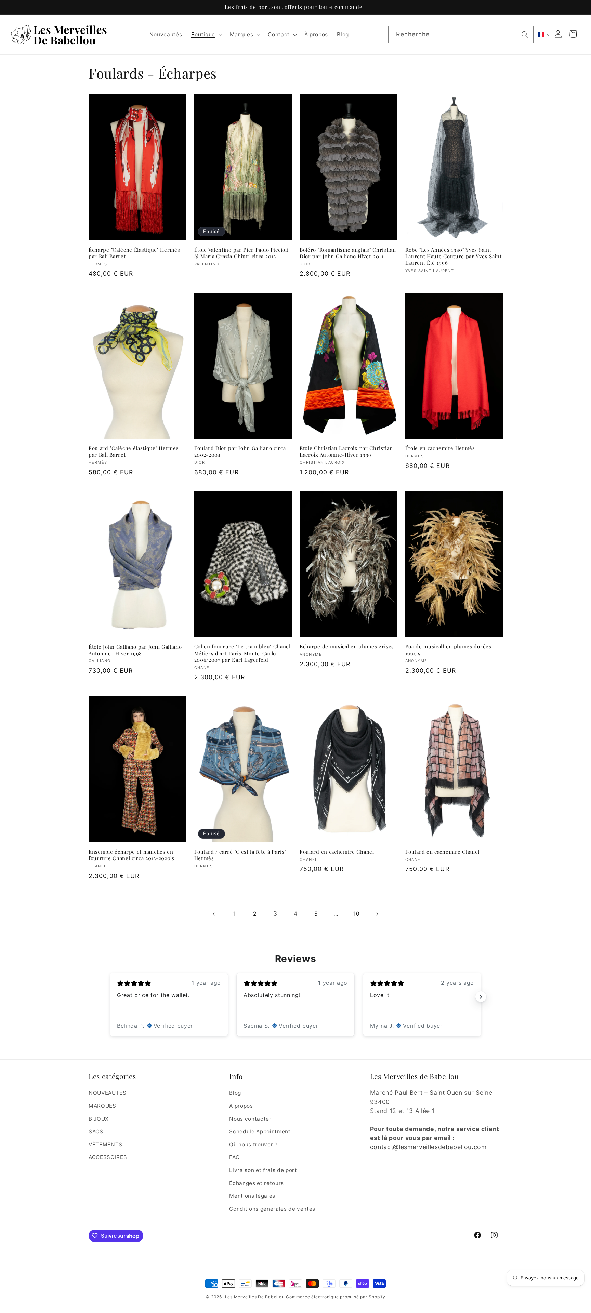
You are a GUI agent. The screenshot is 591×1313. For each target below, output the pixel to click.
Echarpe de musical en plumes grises (347, 646)
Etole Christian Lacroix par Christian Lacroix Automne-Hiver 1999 (346, 451)
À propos (241, 1106)
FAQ (234, 1157)
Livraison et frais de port (263, 1170)
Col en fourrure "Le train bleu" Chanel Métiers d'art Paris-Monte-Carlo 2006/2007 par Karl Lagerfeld (242, 653)
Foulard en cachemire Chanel (337, 852)
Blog (235, 1093)
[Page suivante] (376, 913)
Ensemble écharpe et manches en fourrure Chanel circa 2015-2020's (131, 855)
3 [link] (275, 913)
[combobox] (461, 34)
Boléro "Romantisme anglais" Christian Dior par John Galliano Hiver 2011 (348, 253)
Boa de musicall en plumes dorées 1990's (448, 649)
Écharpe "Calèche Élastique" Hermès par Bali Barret (134, 253)
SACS (96, 1131)
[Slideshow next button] (480, 996)
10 (356, 913)
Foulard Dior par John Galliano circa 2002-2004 (240, 451)
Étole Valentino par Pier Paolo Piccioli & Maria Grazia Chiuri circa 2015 (241, 253)
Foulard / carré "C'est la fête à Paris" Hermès (240, 855)
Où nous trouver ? (253, 1144)
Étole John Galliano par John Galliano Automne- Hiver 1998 (135, 650)
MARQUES (102, 1106)
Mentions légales (252, 1196)
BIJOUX (99, 1119)
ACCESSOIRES (108, 1157)
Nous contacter (250, 1119)
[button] (205, 34)
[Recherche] (525, 34)
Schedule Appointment (259, 1131)
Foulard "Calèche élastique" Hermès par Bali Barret (134, 451)
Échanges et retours (256, 1183)
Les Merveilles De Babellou (255, 1296)
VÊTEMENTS (105, 1144)
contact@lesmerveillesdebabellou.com (428, 1147)
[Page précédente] (214, 913)
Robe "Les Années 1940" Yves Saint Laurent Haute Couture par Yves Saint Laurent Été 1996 (453, 256)
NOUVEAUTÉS (108, 1093)
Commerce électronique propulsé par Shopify (335, 1296)
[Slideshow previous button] (110, 996)
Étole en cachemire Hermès (440, 448)
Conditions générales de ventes (272, 1209)
